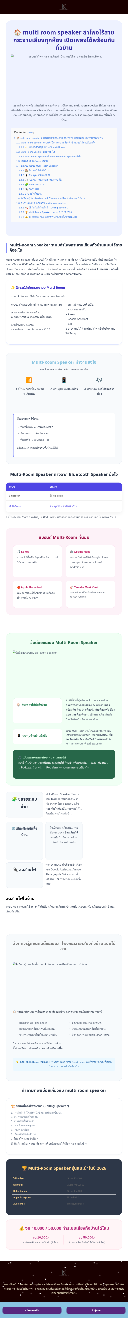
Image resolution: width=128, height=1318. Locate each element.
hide (30, 132)
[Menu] (4, 7)
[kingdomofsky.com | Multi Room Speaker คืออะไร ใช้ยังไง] (64, 7)
